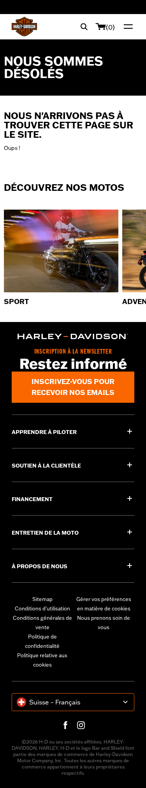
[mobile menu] (126, 26)
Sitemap (42, 599)
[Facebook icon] (65, 725)
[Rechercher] (84, 26)
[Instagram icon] (81, 725)
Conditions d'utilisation (42, 608)
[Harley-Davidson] (73, 336)
